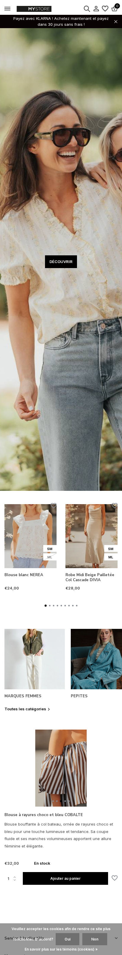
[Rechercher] (87, 9)
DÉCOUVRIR (61, 261)
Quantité (13, 879)
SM (49, 549)
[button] (46, 606)
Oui (67, 939)
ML (49, 557)
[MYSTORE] (46, 9)
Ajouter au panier (65, 878)
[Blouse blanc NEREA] (30, 536)
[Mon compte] (96, 9)
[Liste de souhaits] (105, 8)
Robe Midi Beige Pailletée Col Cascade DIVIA (89, 578)
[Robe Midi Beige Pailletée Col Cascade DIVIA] (91, 536)
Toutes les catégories (25, 708)
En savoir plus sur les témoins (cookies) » (61, 949)
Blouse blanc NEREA (23, 575)
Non (94, 939)
